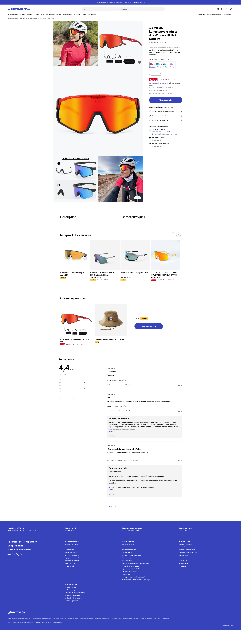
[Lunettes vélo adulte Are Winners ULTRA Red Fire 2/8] (75, 43)
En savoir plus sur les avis (66, 399)
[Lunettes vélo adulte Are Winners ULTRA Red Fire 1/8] (120, 43)
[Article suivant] (178, 234)
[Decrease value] (151, 73)
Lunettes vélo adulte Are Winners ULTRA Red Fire (75, 340)
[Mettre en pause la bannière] (228, 2)
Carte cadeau (227, 14)
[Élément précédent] (173, 234)
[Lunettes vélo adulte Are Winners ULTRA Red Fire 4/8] (75, 179)
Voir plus (112, 431)
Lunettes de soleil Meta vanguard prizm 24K (72, 274)
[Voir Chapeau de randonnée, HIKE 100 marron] (111, 320)
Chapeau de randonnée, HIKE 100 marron (110, 339)
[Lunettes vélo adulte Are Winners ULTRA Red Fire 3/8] (98, 111)
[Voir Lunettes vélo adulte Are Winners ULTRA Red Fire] (76, 320)
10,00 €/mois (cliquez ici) (159, 83)
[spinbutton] (156, 73)
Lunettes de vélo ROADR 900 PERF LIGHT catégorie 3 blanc (103, 274)
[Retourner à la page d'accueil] (19, 9)
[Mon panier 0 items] (231, 9)
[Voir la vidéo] (139, 62)
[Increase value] (160, 73)
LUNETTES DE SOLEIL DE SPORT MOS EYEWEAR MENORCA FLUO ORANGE (164, 274)
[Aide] (222, 9)
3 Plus (137, 197)
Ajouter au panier (165, 100)
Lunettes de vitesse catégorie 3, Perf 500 (134, 274)
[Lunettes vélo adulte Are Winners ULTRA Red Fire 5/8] (120, 179)
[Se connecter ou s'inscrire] (226, 9)
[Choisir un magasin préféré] (217, 9)
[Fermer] (231, 2)
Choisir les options (149, 326)
